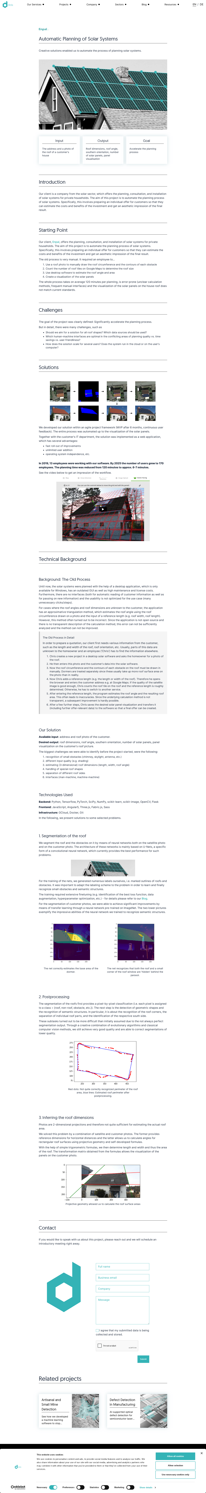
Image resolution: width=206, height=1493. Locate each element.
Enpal (55, 242)
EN (194, 4)
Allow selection (175, 1465)
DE (201, 4)
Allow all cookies (175, 1456)
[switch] (81, 1487)
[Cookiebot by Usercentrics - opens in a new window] (18, 1487)
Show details (146, 1487)
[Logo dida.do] (8, 4)
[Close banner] (202, 1453)
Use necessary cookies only (175, 1474)
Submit (143, 1359)
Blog (144, 898)
